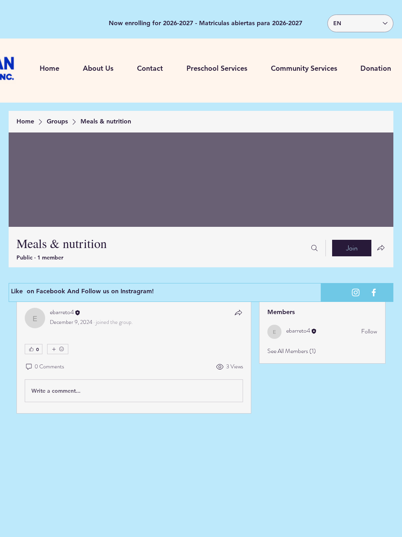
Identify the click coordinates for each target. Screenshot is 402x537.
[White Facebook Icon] (374, 292)
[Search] (314, 248)
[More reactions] (57, 349)
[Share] (238, 312)
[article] (133, 357)
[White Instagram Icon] (356, 292)
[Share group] (381, 247)
